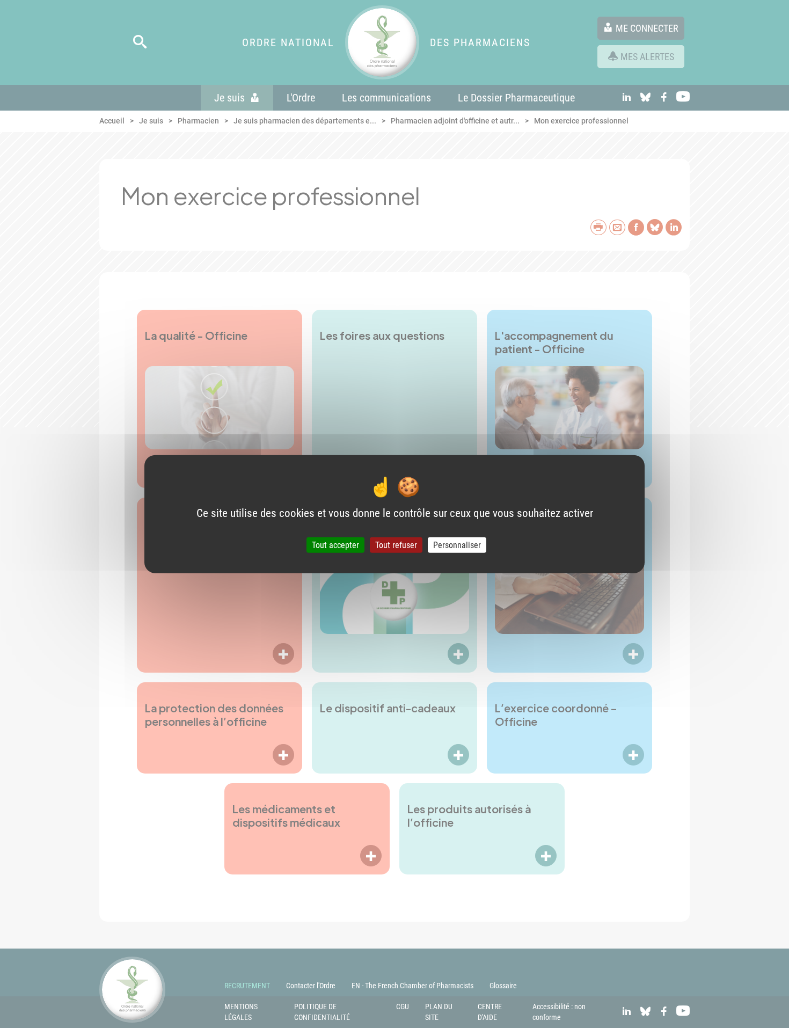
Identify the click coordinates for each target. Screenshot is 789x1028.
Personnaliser (457, 545)
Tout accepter (335, 545)
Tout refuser (396, 545)
